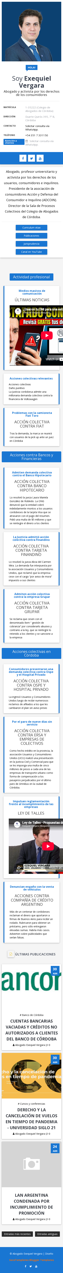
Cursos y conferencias (31, 1103)
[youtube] (40, 158)
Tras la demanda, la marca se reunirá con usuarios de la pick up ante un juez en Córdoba (32, 437)
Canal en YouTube (31, 251)
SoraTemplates (19, 1260)
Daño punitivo (17, 388)
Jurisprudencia (31, 243)
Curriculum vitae (31, 227)
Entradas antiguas (47, 1234)
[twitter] (31, 158)
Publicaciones (31, 235)
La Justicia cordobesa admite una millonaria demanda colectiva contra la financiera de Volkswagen (30, 395)
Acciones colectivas (20, 384)
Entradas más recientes (17, 1234)
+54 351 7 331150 (36, 135)
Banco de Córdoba (31, 1015)
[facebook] (22, 158)
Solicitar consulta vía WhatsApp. (37, 127)
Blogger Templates (41, 1260)
